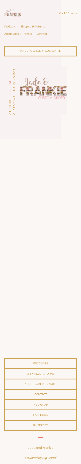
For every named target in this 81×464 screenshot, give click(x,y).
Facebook (40, 415)
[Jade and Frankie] (22, 13)
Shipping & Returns (33, 26)
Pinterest (40, 425)
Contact (42, 33)
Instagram (40, 404)
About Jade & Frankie (18, 33)
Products (10, 26)
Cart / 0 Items (68, 13)
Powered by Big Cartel (40, 457)
